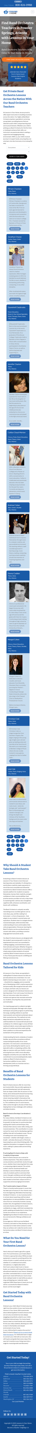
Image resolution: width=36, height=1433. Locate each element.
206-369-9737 (28, 1397)
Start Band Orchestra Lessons (18, 59)
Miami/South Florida (7, 1391)
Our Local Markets (18, 1401)
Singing (19, 771)
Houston (6, 1386)
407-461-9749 (28, 1394)
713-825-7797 (28, 1385)
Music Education (13, 312)
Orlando (6, 1395)
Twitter (8, 1414)
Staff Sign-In (24, 1428)
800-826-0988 (23, 5)
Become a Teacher (13, 1428)
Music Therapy (12, 316)
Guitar (10, 239)
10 (22, 172)
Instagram (25, 1414)
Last (9, 181)
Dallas (5, 1381)
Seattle (5, 1397)
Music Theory (12, 439)
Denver (5, 1383)
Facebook (5, 1414)
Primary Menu (32, 11)
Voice (24, 316)
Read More (15, 229)
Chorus (10, 437)
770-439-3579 (28, 1376)
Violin (19, 239)
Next (20, 177)
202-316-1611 (28, 1379)
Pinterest (18, 1414)
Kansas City (7, 1388)
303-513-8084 (28, 1383)
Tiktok (22, 1414)
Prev (17, 164)
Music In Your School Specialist (17, 314)
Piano (14, 191)
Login (18, 1)
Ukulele (18, 507)
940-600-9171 (28, 1381)
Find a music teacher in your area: (18, 1374)
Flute (9, 191)
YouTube (15, 1414)
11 (9, 177)
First (10, 164)
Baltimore (6, 1379)
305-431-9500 (28, 1390)
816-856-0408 (28, 1388)
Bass (9, 507)
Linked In (12, 1414)
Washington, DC (8, 1399)
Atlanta (13, 193)
